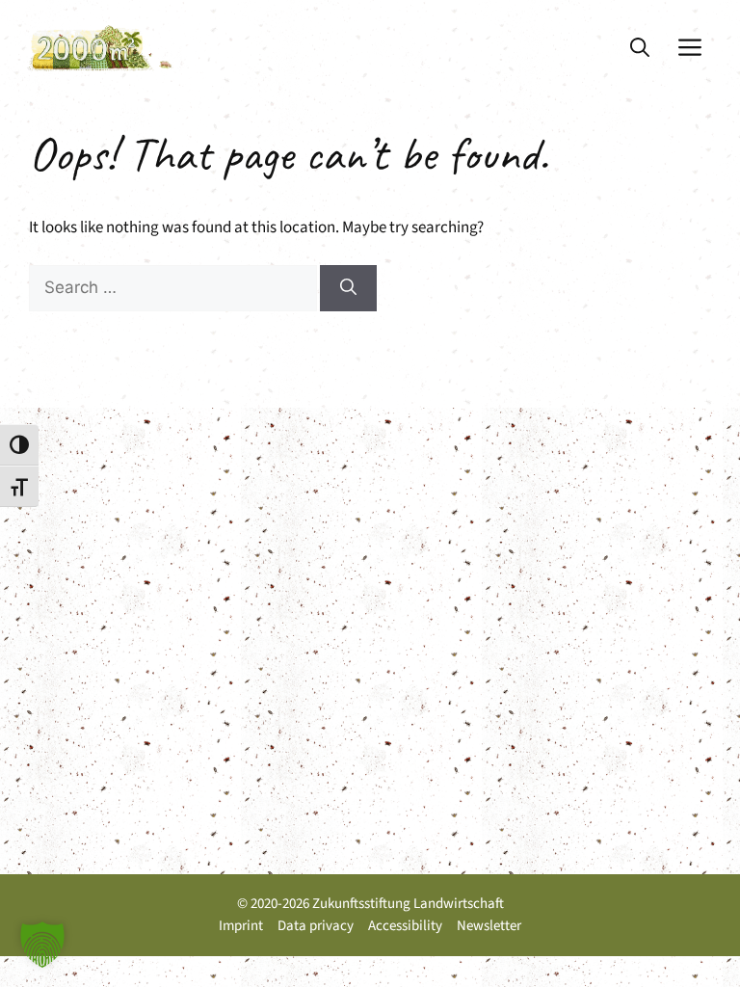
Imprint (241, 926)
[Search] (348, 288)
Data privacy (316, 926)
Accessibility (405, 926)
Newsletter (489, 926)
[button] (640, 48)
